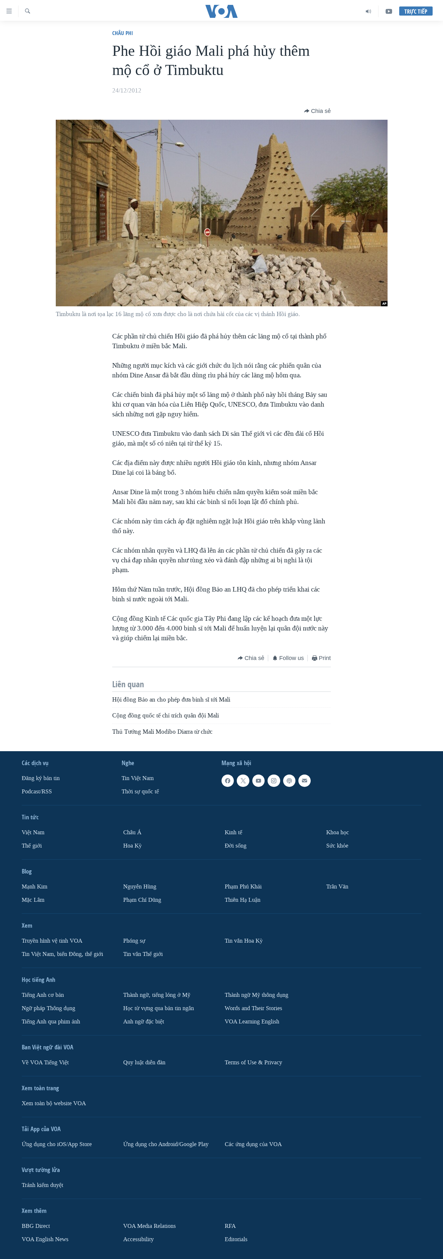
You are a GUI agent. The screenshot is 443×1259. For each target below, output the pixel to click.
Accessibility (138, 1239)
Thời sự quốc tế (140, 791)
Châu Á (132, 832)
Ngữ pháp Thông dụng (48, 1008)
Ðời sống (235, 846)
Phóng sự (134, 941)
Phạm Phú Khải (243, 886)
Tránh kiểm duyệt (42, 1185)
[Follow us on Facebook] (228, 781)
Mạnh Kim (34, 886)
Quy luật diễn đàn (144, 1062)
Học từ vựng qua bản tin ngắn (158, 1008)
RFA (230, 1226)
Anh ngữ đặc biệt (143, 1021)
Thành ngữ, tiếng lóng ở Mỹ (156, 995)
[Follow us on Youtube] (258, 781)
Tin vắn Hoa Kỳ (244, 941)
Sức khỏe (337, 846)
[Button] (317, 111)
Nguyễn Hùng (139, 886)
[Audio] (368, 11)
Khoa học (337, 832)
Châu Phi (122, 33)
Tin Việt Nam (138, 778)
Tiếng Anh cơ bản (43, 995)
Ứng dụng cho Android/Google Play (166, 1144)
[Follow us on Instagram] (274, 781)
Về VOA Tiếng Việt (45, 1062)
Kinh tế (233, 832)
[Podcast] (289, 781)
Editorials (236, 1239)
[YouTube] (388, 11)
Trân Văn (337, 886)
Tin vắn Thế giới (143, 954)
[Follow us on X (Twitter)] (243, 781)
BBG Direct (36, 1226)
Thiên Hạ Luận (242, 900)
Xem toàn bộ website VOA (54, 1103)
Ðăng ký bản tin (41, 778)
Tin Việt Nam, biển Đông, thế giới (62, 954)
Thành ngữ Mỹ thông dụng (256, 995)
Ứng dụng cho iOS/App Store (57, 1144)
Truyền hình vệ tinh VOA (52, 941)
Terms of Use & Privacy (253, 1062)
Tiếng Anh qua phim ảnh (51, 1021)
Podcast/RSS (37, 791)
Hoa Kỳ (132, 846)
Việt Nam (33, 832)
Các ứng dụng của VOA (253, 1144)
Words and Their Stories (253, 1008)
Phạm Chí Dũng (142, 900)
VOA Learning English (252, 1021)
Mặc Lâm (33, 900)
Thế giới (32, 846)
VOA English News (45, 1239)
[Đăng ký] (304, 781)
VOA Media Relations (149, 1226)
